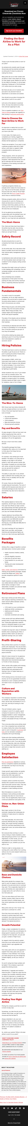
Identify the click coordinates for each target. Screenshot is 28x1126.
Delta (3, 732)
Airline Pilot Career (23, 56)
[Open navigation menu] (25, 2)
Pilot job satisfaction (7, 762)
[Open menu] (14, 1119)
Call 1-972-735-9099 (14, 1115)
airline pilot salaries (10, 1058)
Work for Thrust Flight (14, 1123)
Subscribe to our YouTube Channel (12, 1042)
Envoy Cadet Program (18, 193)
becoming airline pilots (17, 114)
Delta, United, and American (10, 569)
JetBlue (17, 573)
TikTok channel (6, 1051)
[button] (14, 31)
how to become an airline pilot (17, 1056)
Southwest (20, 730)
